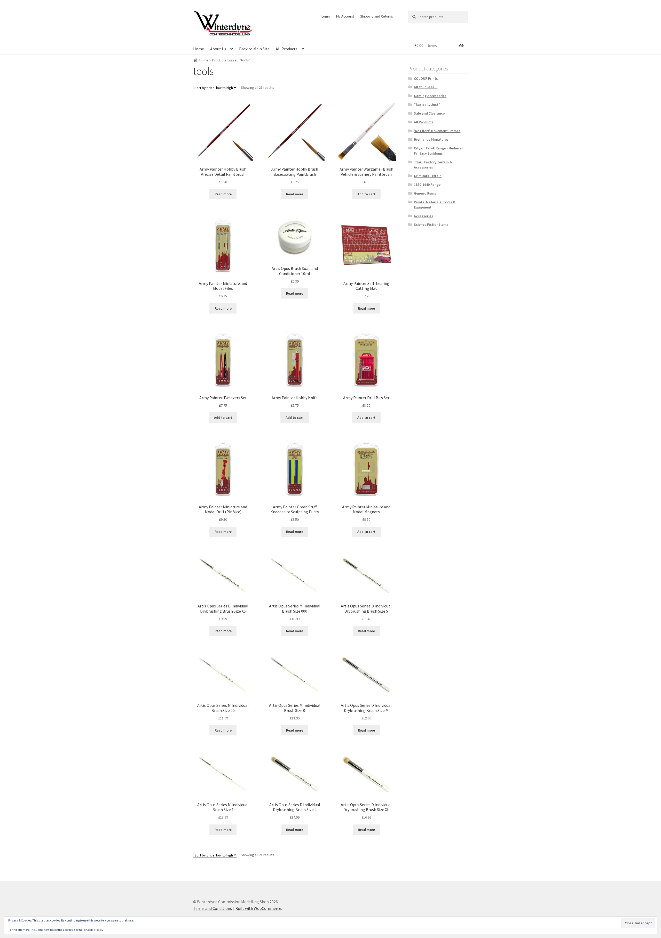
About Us (218, 48)
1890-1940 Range (427, 184)
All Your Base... (425, 87)
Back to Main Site (254, 48)
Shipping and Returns (376, 16)
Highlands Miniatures (431, 139)
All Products (286, 48)
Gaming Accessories (430, 95)
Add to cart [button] (366, 194)
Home (198, 48)
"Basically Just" (427, 104)
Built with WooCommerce (258, 908)
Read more (223, 194)
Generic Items (425, 193)
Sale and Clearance (429, 113)
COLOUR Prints (426, 78)
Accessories (423, 216)
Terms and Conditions (212, 908)
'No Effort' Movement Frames (437, 131)
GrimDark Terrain (428, 175)
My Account (345, 16)
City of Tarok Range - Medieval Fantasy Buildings (438, 151)
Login (325, 16)
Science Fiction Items (431, 224)
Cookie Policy (94, 930)
